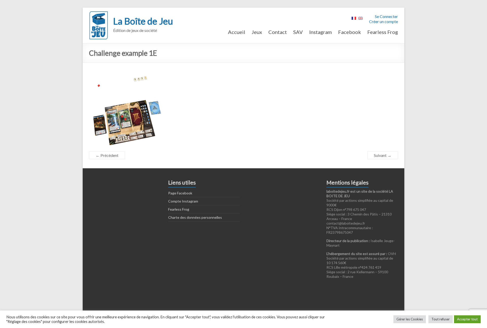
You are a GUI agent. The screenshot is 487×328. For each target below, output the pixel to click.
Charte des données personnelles (195, 217)
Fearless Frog (382, 32)
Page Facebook (180, 193)
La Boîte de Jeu (143, 21)
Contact (277, 32)
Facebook (349, 32)
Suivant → (382, 155)
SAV (298, 32)
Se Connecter (386, 16)
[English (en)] (360, 17)
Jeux (257, 32)
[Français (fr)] (354, 17)
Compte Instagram (183, 201)
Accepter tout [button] (467, 319)
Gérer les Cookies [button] (409, 319)
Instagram (320, 32)
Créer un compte (383, 21)
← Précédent (107, 155)
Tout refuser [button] (440, 319)
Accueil (236, 32)
